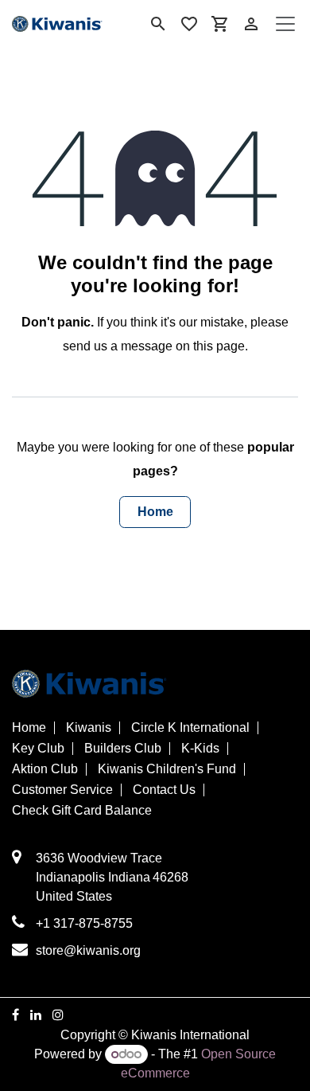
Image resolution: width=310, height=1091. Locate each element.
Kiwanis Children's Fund (167, 769)
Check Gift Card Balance (82, 810)
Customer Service (62, 790)
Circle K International (190, 727)
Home (155, 511)
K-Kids (200, 748)
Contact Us (164, 790)
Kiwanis (88, 727)
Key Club (38, 748)
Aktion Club (45, 769)
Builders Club (122, 748)
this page (219, 346)
